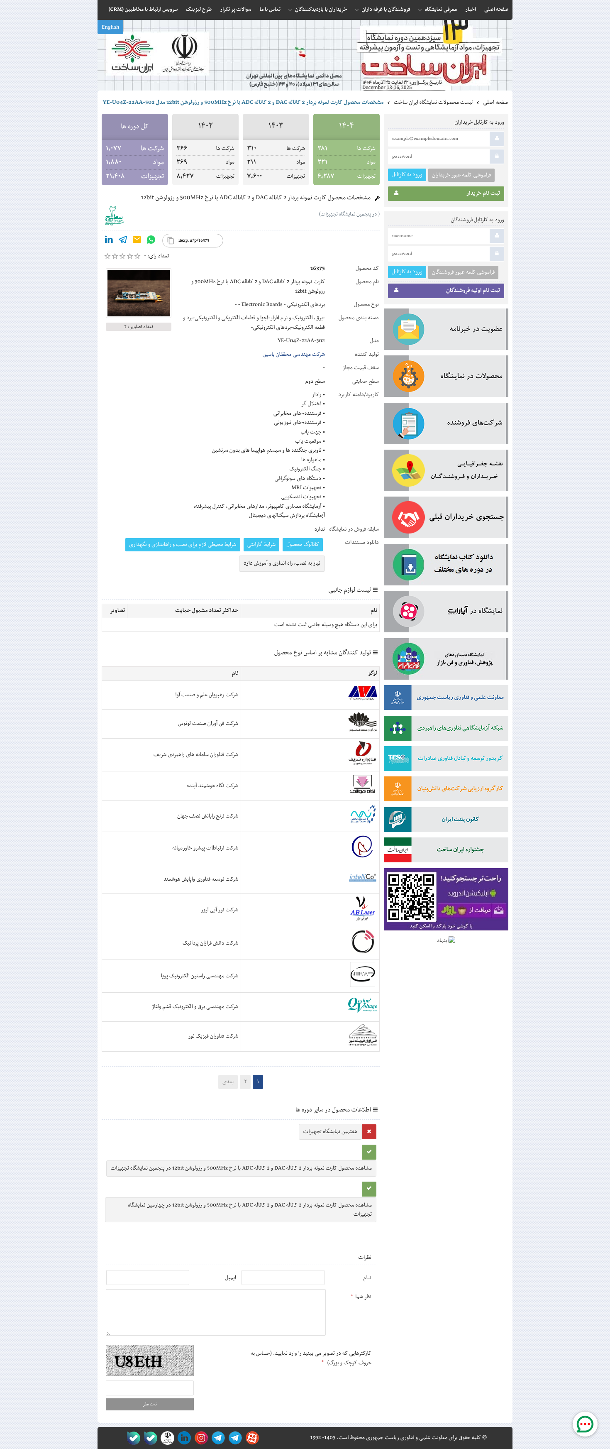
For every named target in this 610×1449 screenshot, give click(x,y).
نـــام (367, 1278)
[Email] (137, 241)
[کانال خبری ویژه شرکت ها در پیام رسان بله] (131, 1438)
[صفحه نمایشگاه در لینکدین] (182, 1438)
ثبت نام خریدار (483, 193)
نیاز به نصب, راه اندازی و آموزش (282, 563)
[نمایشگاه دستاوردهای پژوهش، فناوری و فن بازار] (446, 660)
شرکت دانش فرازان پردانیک (210, 943)
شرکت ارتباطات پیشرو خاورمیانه (205, 848)
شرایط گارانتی (261, 544)
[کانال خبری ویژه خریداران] (216, 1438)
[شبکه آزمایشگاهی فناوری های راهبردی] (446, 730)
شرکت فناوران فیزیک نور (213, 1036)
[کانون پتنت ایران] (446, 821)
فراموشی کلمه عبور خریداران (461, 175)
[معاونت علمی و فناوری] (446, 699)
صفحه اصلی (495, 102)
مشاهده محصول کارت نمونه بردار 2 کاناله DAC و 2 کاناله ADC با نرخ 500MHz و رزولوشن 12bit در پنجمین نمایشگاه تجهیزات (241, 1168)
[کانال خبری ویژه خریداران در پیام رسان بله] (148, 1438)
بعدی (228, 1082)
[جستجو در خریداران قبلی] (446, 519)
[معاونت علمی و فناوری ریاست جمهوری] (165, 1438)
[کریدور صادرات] (446, 760)
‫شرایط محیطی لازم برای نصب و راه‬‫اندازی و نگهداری (183, 544)
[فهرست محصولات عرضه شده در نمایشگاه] (446, 377)
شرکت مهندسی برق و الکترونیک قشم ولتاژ (195, 1006)
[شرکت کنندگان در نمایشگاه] (446, 425)
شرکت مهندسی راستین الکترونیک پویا (200, 976)
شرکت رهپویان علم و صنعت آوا (206, 695)
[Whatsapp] (151, 241)
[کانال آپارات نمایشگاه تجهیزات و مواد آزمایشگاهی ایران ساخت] (446, 613)
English (110, 27)
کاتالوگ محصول (302, 544)
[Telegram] (123, 241)
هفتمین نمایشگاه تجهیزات (330, 1131)
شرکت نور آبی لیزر (219, 910)
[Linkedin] (109, 241)
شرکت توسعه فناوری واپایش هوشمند (201, 879)
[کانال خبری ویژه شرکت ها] (233, 1438)
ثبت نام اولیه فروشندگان (473, 290)
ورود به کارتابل (407, 174)
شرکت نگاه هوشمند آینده (213, 786)
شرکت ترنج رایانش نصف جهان (208, 816)
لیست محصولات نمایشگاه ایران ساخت (433, 102)
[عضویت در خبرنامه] (446, 330)
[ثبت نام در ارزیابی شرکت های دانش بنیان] (446, 790)
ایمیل (230, 1278)
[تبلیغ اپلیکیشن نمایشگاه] (446, 901)
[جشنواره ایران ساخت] (446, 851)
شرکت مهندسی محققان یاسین (294, 354)
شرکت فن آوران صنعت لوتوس (208, 723)
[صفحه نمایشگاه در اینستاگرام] (199, 1438)
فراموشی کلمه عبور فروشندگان (463, 272)
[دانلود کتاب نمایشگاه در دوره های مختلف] (446, 566)
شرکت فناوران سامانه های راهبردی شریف (196, 754)
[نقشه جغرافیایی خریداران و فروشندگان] (446, 472)
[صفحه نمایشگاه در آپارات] (250, 1438)
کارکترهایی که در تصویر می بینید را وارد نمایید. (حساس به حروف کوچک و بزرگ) (311, 1358)
